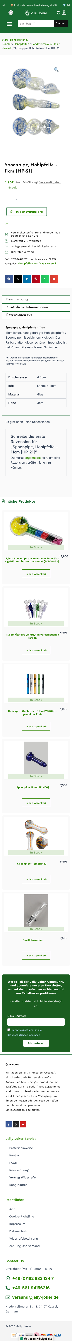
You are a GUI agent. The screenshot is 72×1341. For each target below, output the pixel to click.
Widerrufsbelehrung (23, 1238)
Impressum (17, 1224)
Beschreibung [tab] (17, 299)
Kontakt (15, 1155)
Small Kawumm (32, 940)
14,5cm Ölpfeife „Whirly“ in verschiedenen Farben (32, 636)
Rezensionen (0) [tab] (19, 315)
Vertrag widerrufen (23, 1177)
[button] (7, 223)
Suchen (61, 23)
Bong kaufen (18, 1185)
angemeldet (33, 458)
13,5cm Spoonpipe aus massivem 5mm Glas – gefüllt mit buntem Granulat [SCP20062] (31, 560)
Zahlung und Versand (24, 1246)
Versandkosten (50, 182)
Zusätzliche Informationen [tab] (27, 307)
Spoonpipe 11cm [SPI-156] (32, 787)
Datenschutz (18, 1231)
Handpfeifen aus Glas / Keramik (37, 263)
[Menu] (9, 24)
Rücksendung (19, 1170)
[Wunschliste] (58, 13)
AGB (12, 1209)
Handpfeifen (21, 43)
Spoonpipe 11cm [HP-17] (32, 863)
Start (5, 39)
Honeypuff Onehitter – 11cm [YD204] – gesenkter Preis (32, 713)
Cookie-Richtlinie (21, 1216)
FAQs (13, 1162)
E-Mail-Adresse (16, 1015)
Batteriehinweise (21, 1148)
